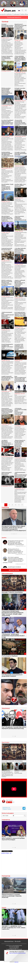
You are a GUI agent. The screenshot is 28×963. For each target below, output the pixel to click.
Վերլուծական (6, 708)
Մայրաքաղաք (6, 875)
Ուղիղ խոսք (5, 507)
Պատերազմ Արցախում (14, 17)
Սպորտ (4, 907)
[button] (3, 521)
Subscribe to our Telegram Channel (7, 808)
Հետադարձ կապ (9, 941)
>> (22, 504)
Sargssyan (16, 961)
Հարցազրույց (6, 819)
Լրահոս (4, 537)
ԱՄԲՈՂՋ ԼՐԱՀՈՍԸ (14, 570)
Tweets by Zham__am (6, 853)
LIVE (3, 779)
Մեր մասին (18, 941)
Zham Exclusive (5, 742)
